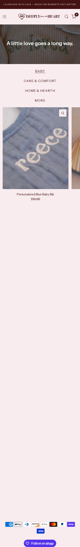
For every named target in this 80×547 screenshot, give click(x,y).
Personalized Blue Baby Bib (35, 194)
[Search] (66, 16)
